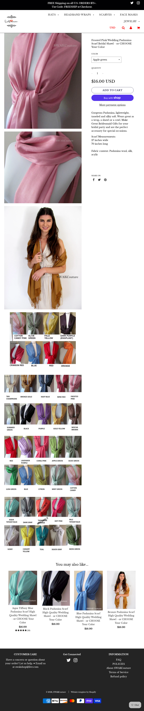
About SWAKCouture (118, 668)
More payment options (112, 104)
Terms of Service (118, 672)
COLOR (94, 54)
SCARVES (105, 14)
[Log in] (131, 27)
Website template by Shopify (83, 692)
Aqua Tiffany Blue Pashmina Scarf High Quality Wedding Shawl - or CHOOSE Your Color (22, 615)
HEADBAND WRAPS (78, 14)
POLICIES (118, 664)
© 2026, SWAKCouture (56, 692)
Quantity (96, 68)
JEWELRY (130, 21)
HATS (52, 14)
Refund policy (118, 676)
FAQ (118, 659)
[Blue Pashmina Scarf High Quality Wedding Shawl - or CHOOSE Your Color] (88, 590)
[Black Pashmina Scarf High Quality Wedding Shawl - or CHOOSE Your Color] (55, 588)
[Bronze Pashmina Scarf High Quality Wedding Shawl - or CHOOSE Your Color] (121, 590)
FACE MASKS (129, 14)
